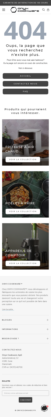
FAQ (25, 91)
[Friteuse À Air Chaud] (25, 142)
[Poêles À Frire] (25, 194)
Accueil (25, 76)
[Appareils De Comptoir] (25, 246)
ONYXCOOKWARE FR (26, 410)
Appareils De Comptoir (18, 253)
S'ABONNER (25, 400)
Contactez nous (25, 84)
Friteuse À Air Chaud (19, 149)
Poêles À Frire (20, 203)
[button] (48, 10)
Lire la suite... (8, 309)
